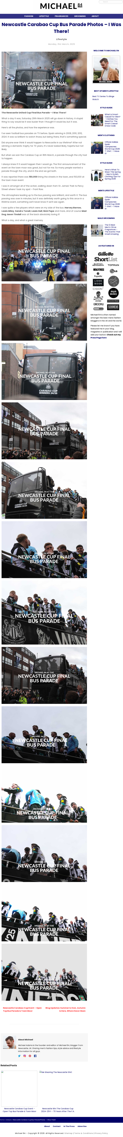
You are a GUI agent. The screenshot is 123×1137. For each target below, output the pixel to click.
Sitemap (68, 1133)
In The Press (69, 1126)
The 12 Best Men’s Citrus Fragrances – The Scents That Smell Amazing (112, 229)
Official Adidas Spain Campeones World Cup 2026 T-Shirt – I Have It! (112, 148)
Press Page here (99, 337)
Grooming (80, 16)
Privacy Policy (101, 1133)
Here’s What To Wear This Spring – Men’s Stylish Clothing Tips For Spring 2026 (113, 174)
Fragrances (61, 16)
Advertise (82, 1126)
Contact (57, 1126)
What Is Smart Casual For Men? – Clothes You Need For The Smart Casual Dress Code (112, 120)
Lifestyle (44, 16)
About (95, 16)
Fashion (28, 16)
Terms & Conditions (83, 1133)
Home (2, 1120)
